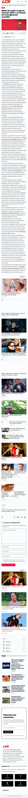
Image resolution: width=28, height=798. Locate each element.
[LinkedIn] (14, 645)
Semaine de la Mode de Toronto (10, 213)
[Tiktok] (7, 784)
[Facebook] (7, 777)
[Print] (12, 33)
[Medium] (14, 648)
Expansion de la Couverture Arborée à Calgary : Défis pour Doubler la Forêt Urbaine (17, 699)
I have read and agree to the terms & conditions (14, 735)
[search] (15, 1)
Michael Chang (7, 37)
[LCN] (6, 1)
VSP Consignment (17, 170)
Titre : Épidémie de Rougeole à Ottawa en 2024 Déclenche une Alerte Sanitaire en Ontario (17, 677)
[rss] (14, 651)
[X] (14, 638)
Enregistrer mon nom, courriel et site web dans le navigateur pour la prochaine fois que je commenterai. (14, 560)
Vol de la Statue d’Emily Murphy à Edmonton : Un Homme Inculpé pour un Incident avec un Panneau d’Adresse (18, 688)
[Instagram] (14, 641)
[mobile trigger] (25, 1)
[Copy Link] (10, 33)
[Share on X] (5, 33)
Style (3, 7)
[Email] (8, 33)
